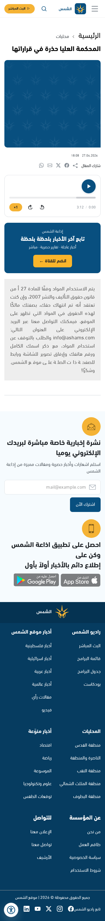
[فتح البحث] (44, 9)
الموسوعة (43, 771)
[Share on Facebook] (68, 165)
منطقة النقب (89, 771)
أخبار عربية (43, 671)
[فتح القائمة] (95, 9)
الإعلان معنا (41, 832)
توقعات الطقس (37, 796)
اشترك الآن (85, 504)
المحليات (91, 731)
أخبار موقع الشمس (31, 632)
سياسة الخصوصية (85, 857)
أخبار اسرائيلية (40, 658)
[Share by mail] (52, 165)
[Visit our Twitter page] (51, 909)
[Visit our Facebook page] (71, 909)
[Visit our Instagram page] (62, 909)
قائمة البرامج (89, 658)
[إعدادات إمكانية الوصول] (11, 910)
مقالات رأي (42, 697)
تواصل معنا (42, 844)
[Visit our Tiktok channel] (18, 909)
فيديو (47, 710)
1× (16, 207)
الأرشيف (44, 857)
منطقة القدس (88, 745)
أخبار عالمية (42, 684)
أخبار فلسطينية (38, 646)
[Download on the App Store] (80, 580)
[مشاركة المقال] (77, 166)
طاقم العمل (90, 844)
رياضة (47, 758)
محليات (62, 36)
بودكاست (92, 684)
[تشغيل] (89, 186)
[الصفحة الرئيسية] (72, 9)
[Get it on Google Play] (36, 580)
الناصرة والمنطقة (85, 758)
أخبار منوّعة (40, 731)
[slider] (52, 198)
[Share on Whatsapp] (43, 165)
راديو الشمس (86, 632)
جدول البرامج (89, 671)
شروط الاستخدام (86, 870)
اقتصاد (45, 745)
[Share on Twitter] (60, 165)
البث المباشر (16, 8)
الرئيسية (89, 36)
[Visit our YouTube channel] (40, 909)
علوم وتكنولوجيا (37, 783)
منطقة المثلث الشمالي (80, 783)
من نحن (94, 832)
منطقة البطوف (87, 796)
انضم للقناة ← (52, 261)
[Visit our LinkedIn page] (29, 909)
